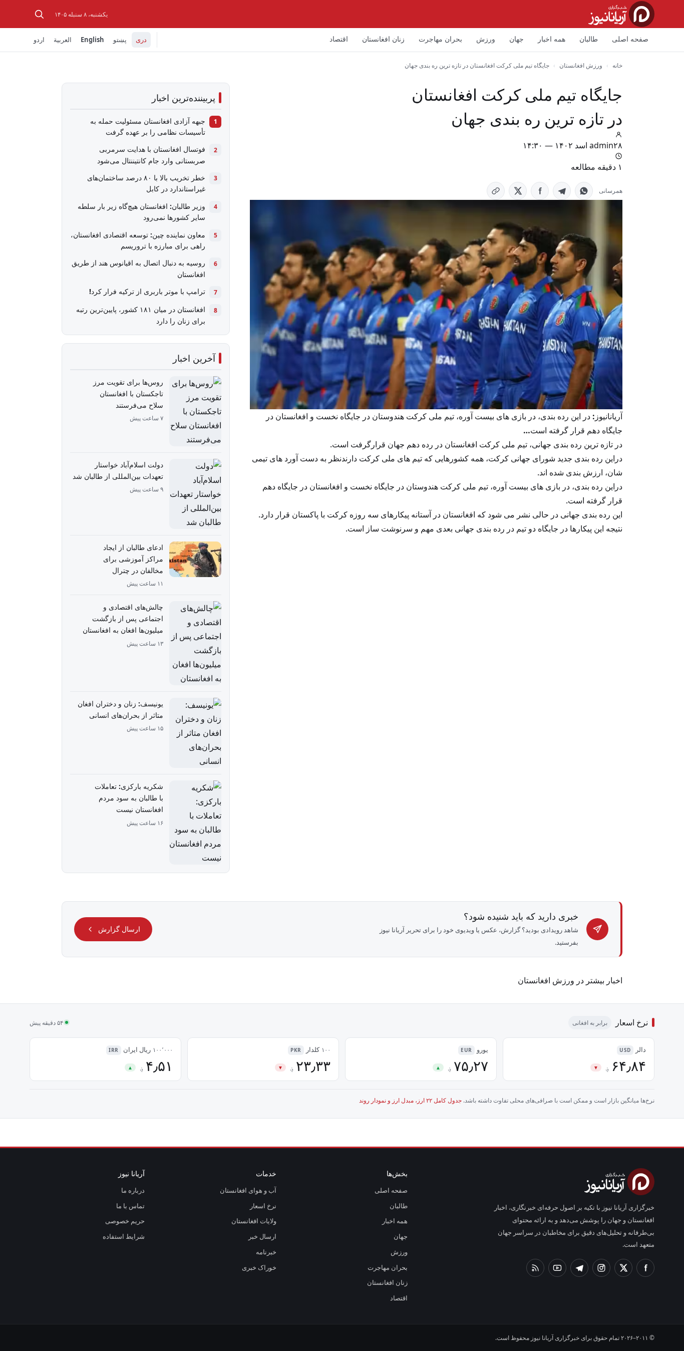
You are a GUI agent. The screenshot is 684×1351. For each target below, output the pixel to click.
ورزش (485, 39)
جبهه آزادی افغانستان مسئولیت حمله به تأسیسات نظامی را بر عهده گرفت (147, 126)
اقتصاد (338, 39)
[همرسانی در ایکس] (518, 191)
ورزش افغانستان (580, 65)
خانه (617, 65)
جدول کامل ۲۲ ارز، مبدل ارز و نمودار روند (410, 1100)
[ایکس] (623, 1268)
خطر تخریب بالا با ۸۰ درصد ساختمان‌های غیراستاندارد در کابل (146, 183)
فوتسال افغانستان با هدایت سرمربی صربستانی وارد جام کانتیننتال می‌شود (151, 154)
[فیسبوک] (645, 1268)
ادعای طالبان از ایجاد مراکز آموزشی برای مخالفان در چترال (133, 559)
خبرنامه (266, 1251)
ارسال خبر (262, 1236)
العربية (63, 39)
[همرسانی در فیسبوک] (540, 191)
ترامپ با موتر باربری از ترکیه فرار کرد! (147, 291)
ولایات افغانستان (253, 1220)
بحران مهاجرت (440, 39)
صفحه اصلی (630, 39)
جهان (516, 39)
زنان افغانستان (383, 39)
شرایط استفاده (124, 1236)
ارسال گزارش (119, 929)
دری (141, 39)
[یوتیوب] (557, 1268)
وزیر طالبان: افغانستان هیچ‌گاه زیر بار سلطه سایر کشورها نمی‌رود (141, 211)
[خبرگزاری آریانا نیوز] (621, 14)
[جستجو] (39, 14)
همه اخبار (551, 39)
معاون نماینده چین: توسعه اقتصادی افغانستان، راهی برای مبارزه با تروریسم (138, 240)
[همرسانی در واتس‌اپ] (584, 191)
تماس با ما (130, 1205)
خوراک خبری (259, 1267)
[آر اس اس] (535, 1268)
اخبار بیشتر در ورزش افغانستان (570, 980)
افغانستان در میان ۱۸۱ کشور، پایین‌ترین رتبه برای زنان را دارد (140, 315)
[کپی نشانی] (496, 191)
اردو (39, 39)
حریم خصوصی (125, 1220)
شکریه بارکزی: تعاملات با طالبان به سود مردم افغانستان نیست (129, 797)
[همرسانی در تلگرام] (562, 191)
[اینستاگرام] (601, 1268)
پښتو (120, 39)
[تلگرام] (579, 1268)
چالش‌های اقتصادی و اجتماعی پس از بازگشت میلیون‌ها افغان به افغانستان (123, 618)
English (92, 39)
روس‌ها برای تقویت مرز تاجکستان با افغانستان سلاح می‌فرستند (128, 393)
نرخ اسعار (263, 1205)
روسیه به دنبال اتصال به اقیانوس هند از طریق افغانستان (138, 268)
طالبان (588, 39)
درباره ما (133, 1190)
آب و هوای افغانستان (248, 1190)
